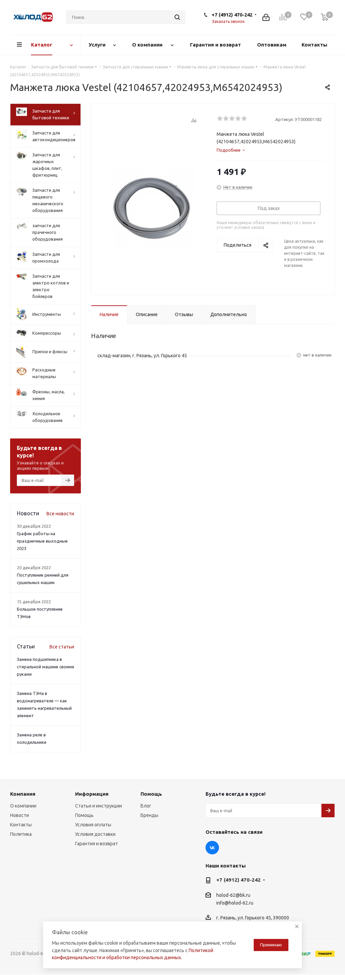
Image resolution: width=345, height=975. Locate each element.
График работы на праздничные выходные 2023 (42, 541)
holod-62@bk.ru (233, 895)
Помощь (84, 815)
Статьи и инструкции (98, 806)
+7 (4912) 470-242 (232, 15)
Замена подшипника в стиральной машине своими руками (45, 666)
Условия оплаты (93, 824)
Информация (91, 794)
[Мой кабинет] (266, 17)
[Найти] (177, 17)
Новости (19, 815)
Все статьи (62, 646)
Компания (22, 794)
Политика (21, 834)
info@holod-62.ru (234, 903)
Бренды (149, 815)
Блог (145, 806)
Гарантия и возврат (96, 843)
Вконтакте (212, 847)
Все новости (60, 513)
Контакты (21, 824)
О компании (23, 806)
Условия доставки (95, 834)
